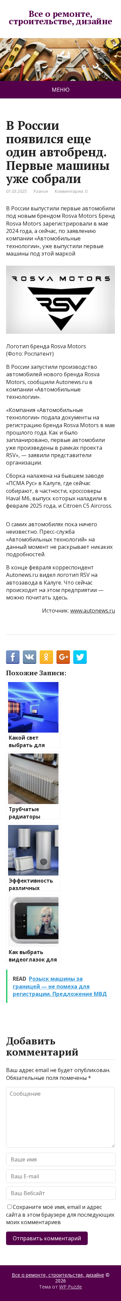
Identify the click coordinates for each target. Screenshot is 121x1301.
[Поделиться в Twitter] (80, 657)
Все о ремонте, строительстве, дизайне (60, 17)
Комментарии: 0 (71, 191)
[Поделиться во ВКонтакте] (29, 657)
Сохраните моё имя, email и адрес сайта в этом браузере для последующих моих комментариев (60, 1214)
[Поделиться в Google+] (63, 657)
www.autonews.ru (92, 610)
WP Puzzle (70, 1286)
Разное (41, 191)
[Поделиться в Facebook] (12, 657)
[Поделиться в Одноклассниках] (46, 657)
